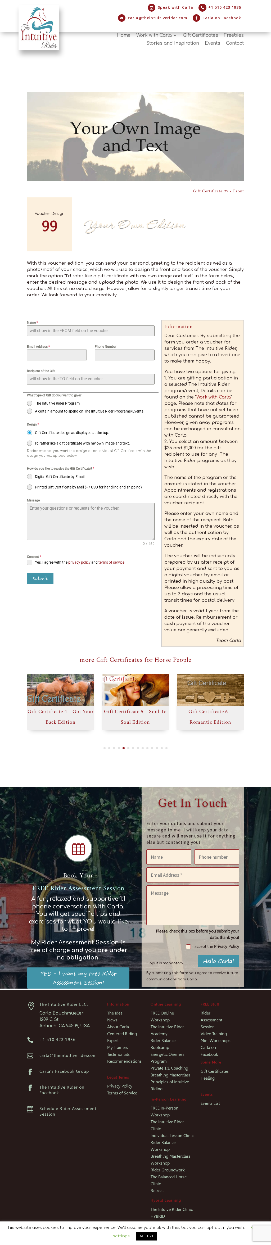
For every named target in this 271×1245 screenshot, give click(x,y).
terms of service (111, 562)
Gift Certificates (200, 36)
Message (33, 500)
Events (212, 44)
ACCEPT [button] (146, 1236)
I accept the (215, 946)
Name (32, 322)
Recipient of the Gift (41, 371)
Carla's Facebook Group (64, 1071)
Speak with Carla (175, 7)
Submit (40, 578)
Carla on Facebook (221, 17)
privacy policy (79, 562)
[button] (104, 748)
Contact (235, 44)
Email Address (38, 346)
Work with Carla (154, 36)
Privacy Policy (226, 946)
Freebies (234, 36)
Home (123, 36)
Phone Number (105, 346)
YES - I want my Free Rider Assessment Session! (78, 978)
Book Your (78, 875)
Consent (34, 557)
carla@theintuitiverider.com (157, 17)
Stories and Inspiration (172, 44)
